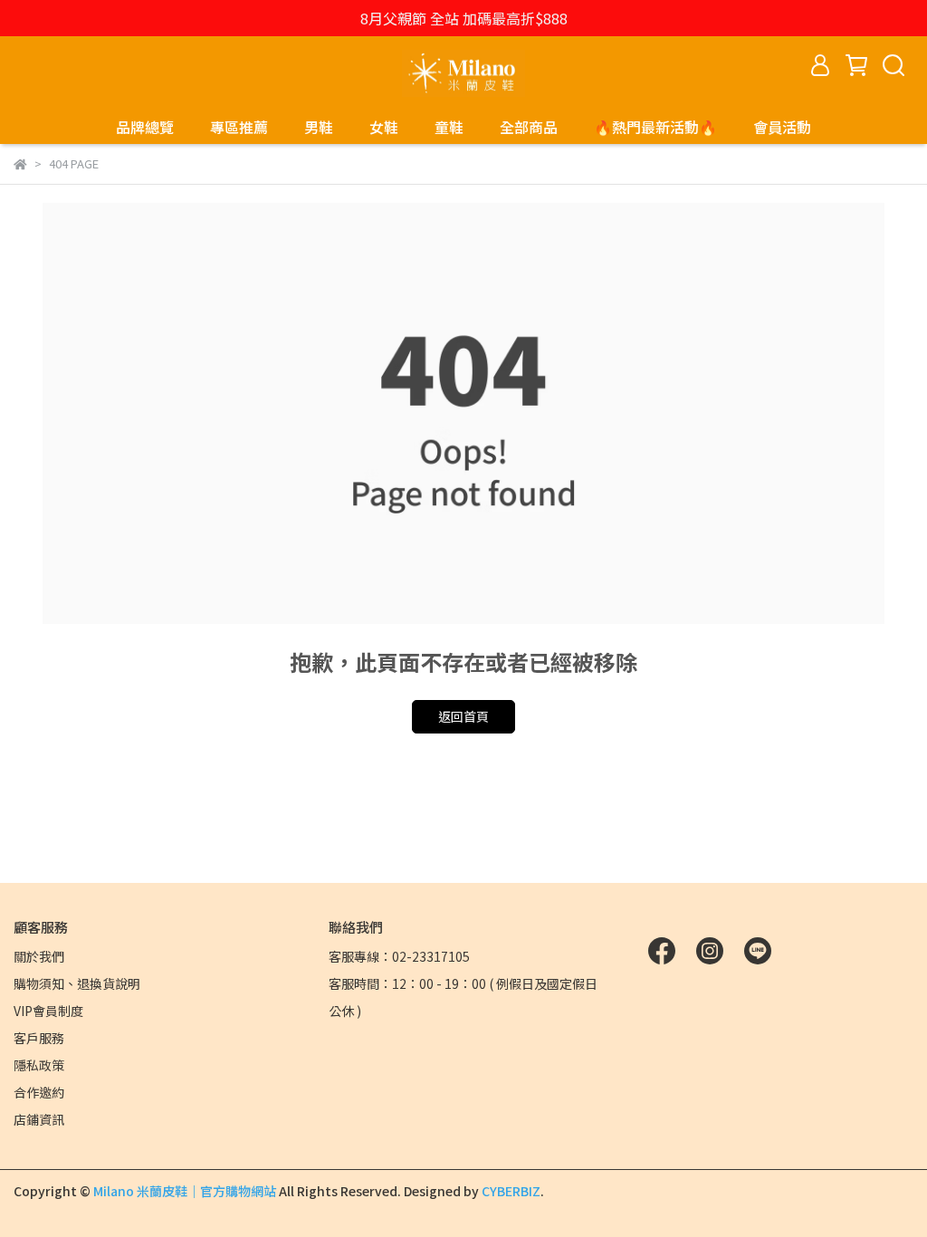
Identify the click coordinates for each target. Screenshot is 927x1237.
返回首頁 (463, 716)
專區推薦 (239, 127)
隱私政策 (39, 1065)
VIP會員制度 (48, 1011)
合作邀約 (39, 1092)
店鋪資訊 (39, 1119)
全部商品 (529, 127)
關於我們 (39, 956)
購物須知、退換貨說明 (77, 983)
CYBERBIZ (511, 1191)
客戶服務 (39, 1038)
